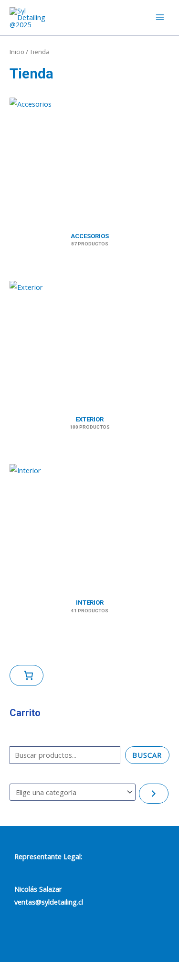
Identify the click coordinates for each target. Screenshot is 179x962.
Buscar (147, 755)
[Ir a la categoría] (153, 794)
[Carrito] (26, 675)
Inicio (17, 51)
